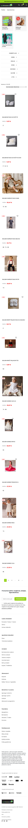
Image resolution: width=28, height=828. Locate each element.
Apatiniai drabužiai (7, 635)
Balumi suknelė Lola (8, 563)
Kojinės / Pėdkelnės (7, 665)
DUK (2, 814)
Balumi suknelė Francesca (10, 482)
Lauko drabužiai (7, 619)
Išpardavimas (10, 10)
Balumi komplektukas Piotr (10, 279)
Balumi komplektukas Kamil (10, 198)
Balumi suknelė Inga (8, 523)
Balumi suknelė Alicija (9, 401)
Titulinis (3, 10)
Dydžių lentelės (6, 739)
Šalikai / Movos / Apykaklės (9, 682)
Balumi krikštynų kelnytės (10, 360)
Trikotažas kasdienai (7, 641)
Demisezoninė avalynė (8, 652)
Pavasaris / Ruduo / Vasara (9, 622)
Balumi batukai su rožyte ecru (11, 158)
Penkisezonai (6, 728)
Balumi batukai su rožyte (10, 117)
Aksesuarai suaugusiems (8, 701)
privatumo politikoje (7, 608)
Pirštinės (4, 679)
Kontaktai (4, 736)
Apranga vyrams (6, 695)
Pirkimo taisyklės (6, 731)
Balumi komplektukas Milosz (11, 239)
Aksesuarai (5, 673)
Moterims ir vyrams (8, 690)
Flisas (3, 638)
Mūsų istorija (5, 734)
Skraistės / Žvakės (6, 717)
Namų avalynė (5, 663)
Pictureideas (8, 819)
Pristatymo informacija (7, 809)
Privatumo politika (6, 816)
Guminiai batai (5, 660)
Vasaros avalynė (6, 657)
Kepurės (4, 676)
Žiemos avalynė (6, 655)
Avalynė (4, 649)
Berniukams (5, 715)
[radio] (3, 125)
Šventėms (5, 709)
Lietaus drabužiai (6, 627)
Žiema (3, 624)
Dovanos (4, 720)
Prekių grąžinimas (6, 742)
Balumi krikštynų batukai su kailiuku (13, 320)
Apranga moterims (7, 693)
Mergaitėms (5, 712)
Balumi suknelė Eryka (8, 441)
